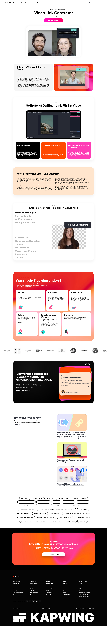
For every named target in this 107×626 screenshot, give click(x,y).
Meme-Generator (17, 585)
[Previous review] (85, 363)
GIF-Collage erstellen (60, 504)
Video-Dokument (34, 591)
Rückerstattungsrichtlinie (85, 591)
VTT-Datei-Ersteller (83, 500)
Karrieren (81, 583)
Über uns (65, 582)
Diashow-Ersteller (37, 496)
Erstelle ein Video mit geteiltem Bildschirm (49, 508)
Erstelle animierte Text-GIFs (26, 516)
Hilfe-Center (65, 585)
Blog (64, 587)
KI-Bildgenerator (33, 587)
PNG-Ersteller (49, 496)
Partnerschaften (82, 585)
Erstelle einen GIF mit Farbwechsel (45, 516)
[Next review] (89, 363)
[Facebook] (40, 600)
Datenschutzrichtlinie (84, 593)
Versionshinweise (83, 589)
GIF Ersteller (56, 500)
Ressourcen (65, 583)
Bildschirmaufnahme (18, 591)
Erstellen (57, 9)
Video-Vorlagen (49, 582)
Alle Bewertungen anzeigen (23, 389)
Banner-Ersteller (83, 508)
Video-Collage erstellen (29, 504)
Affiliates (81, 587)
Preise (38, 2)
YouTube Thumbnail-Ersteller (26, 500)
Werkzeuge (16, 2)
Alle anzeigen (17, 423)
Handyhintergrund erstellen (76, 504)
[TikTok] (36, 600)
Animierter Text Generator (83, 512)
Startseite (46, 9)
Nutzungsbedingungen (84, 595)
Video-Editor (16, 582)
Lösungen (27, 2)
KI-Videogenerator (34, 583)
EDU (64, 589)
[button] (75, 382)
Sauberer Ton (33, 585)
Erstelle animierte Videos (65, 516)
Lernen (33, 2)
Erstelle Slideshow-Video (81, 516)
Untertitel (15, 583)
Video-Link (62, 9)
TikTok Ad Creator (68, 512)
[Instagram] (33, 600)
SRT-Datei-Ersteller (69, 500)
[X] (27, 600)
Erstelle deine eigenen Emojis (27, 508)
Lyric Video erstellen (69, 508)
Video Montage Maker (43, 500)
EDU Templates (49, 591)
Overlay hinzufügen (19, 249)
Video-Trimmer (16, 589)
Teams (64, 591)
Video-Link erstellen (52, 20)
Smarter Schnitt (33, 582)
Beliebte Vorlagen (50, 589)
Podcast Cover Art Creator (79, 496)
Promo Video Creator (63, 496)
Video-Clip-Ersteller (70, 519)
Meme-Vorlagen (50, 583)
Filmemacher (82, 519)
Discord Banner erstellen (40, 512)
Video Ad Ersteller (54, 512)
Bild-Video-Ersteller (26, 519)
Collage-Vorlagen (50, 585)
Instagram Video (50, 587)
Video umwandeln (17, 587)
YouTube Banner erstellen (23, 512)
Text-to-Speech (33, 589)
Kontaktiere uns (66, 593)
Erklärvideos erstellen (55, 519)
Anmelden (100, 2)
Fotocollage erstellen (45, 504)
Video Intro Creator (40, 519)
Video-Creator (24, 496)
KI (21, 2)
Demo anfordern (92, 2)
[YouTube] (30, 600)
